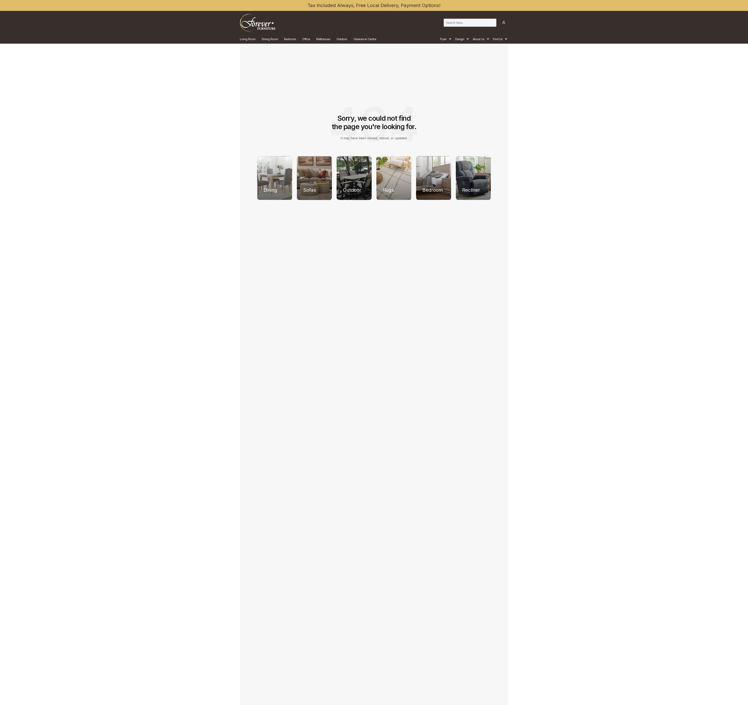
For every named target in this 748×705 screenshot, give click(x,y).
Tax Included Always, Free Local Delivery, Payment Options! (374, 5)
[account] (504, 23)
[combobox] (470, 23)
